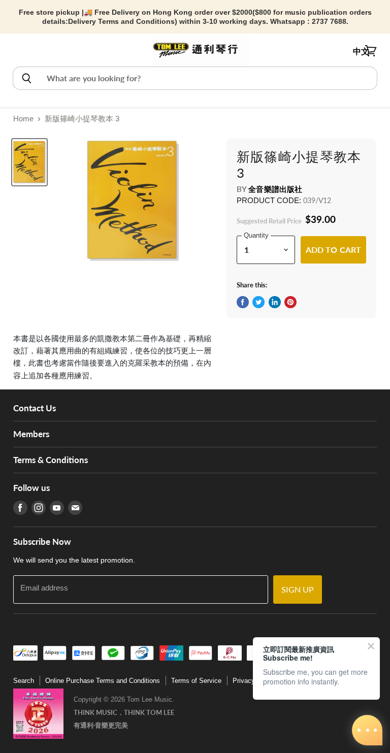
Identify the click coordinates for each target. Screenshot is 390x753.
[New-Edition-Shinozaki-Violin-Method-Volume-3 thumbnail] (29, 162)
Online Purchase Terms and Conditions (102, 680)
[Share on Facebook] (243, 302)
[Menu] (18, 51)
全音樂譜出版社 (275, 188)
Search (23, 680)
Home (23, 118)
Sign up (297, 589)
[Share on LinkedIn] (275, 302)
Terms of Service (196, 680)
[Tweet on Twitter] (258, 302)
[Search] (26, 78)
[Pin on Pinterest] (290, 302)
